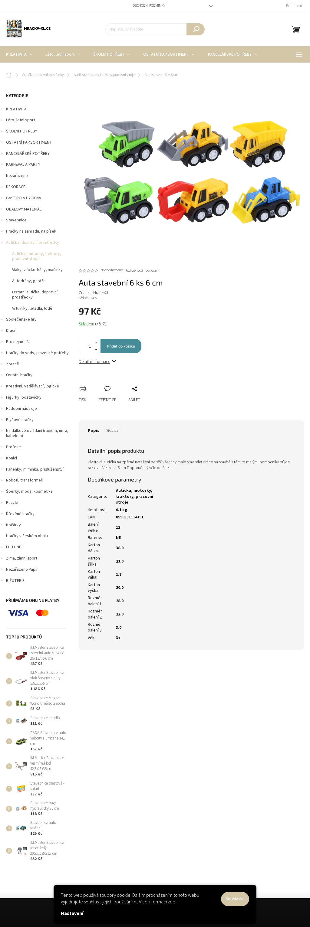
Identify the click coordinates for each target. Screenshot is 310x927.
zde (171, 902)
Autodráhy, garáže (29, 281)
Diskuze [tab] (112, 431)
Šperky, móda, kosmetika (29, 491)
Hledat (195, 29)
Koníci (11, 458)
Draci (10, 331)
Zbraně (12, 364)
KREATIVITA (16, 109)
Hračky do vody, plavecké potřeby (37, 353)
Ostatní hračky (19, 375)
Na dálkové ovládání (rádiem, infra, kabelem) (37, 433)
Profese (13, 447)
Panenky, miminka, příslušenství (35, 469)
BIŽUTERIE (15, 581)
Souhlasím (235, 899)
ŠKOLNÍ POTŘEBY (21, 131)
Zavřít (115, 382)
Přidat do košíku (121, 346)
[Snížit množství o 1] (96, 349)
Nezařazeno (17, 176)
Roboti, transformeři (24, 480)
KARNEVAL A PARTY (23, 165)
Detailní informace (94, 362)
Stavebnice (16, 220)
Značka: (94, 293)
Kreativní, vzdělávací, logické (32, 386)
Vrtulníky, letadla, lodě (32, 308)
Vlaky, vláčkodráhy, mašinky (37, 270)
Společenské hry (21, 319)
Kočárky (13, 525)
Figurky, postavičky (23, 397)
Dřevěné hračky (20, 514)
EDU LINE (13, 547)
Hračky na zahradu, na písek (31, 231)
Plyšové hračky (20, 420)
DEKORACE (15, 187)
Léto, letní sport (20, 120)
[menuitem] (63, 54)
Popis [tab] (93, 431)
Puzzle (12, 503)
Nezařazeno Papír (22, 569)
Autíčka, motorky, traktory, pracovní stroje (36, 256)
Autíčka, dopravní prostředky (32, 243)
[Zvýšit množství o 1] (96, 342)
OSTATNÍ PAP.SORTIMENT (29, 142)
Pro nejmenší (18, 342)
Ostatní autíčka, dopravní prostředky (35, 294)
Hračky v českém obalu (27, 536)
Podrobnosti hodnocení (142, 271)
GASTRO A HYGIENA (23, 198)
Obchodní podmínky (149, 5)
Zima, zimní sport (21, 558)
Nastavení (72, 913)
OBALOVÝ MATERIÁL (23, 209)
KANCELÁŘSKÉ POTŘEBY (28, 154)
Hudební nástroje (21, 409)
